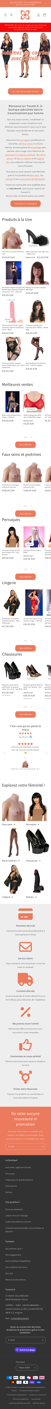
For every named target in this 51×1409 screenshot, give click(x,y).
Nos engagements (13, 1255)
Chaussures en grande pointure (19, 1180)
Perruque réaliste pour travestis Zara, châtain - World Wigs (37, 327)
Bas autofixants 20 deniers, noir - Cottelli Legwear (36, 364)
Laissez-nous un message (16, 1215)
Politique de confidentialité (17, 1395)
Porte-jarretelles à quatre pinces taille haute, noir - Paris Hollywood (13, 365)
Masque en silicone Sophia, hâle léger (36, 288)
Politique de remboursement (29, 1390)
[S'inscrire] (42, 1146)
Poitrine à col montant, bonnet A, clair (32, 486)
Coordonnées (36, 1399)
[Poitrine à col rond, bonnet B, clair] (25, 764)
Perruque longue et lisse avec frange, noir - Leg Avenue (11, 552)
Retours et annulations (15, 1279)
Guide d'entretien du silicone (18, 1221)
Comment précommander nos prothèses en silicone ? (24, 1230)
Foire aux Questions (14, 1209)
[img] (26, 733)
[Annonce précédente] (5, 4)
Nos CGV (9, 1273)
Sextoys (30, 896)
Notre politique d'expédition (18, 1261)
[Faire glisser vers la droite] (32, 437)
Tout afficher (25, 444)
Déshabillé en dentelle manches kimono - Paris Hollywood (11, 620)
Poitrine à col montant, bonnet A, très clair (10, 486)
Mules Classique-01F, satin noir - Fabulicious (37, 253)
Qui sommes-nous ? (14, 1248)
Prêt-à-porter (11, 1186)
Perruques (31, 824)
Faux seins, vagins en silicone (18, 1167)
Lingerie (6, 896)
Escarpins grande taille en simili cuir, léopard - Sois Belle (33, 687)
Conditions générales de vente (19, 1403)
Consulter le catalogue (26, 203)
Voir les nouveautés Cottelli (25, 91)
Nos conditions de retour (16, 1267)
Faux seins (7, 824)
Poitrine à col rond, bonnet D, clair (13, 253)
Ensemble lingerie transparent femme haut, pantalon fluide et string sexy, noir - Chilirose (13, 289)
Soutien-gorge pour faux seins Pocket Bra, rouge (32, 416)
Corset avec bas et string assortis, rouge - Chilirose (33, 619)
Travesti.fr (15, 1387)
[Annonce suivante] (46, 4)
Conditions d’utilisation (38, 1395)
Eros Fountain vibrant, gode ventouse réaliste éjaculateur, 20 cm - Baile (13, 327)
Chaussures (32, 860)
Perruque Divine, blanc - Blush (33, 551)
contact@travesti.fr (20, 1318)
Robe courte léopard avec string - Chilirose (11, 416)
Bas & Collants (9, 860)
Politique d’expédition (21, 1399)
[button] (5, 15)
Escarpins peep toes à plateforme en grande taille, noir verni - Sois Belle (12, 687)
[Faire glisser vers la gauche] (20, 437)
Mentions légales (39, 1403)
